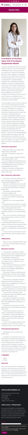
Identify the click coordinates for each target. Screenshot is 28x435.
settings (16, 430)
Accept (4, 432)
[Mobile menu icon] (26, 5)
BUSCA (3, 421)
